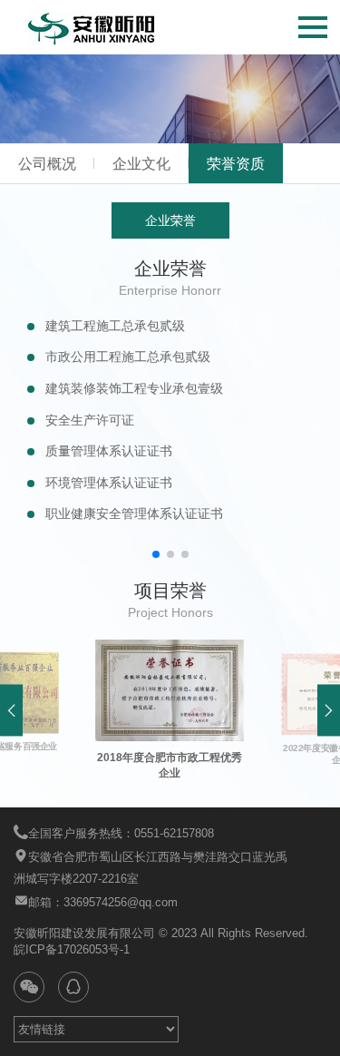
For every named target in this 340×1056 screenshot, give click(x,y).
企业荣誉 (170, 220)
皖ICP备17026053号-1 (72, 949)
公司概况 (47, 163)
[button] (156, 554)
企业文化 (141, 163)
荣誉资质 (236, 163)
